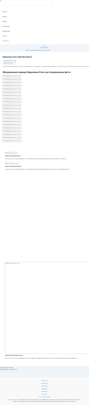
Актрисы (4, 11)
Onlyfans (4, 36)
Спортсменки (6, 26)
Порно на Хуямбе (44, 47)
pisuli (44, 45)
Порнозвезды (6, 31)
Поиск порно (44, 391)
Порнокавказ (44, 388)
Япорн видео (45, 386)
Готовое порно (44, 380)
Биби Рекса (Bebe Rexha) (12, 156)
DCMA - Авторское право (44, 397)
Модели (4, 16)
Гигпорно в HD (44, 383)
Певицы (4, 21)
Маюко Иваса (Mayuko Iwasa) (14, 355)
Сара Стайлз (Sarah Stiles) (13, 166)
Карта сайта (44, 394)
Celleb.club (5, 41)
